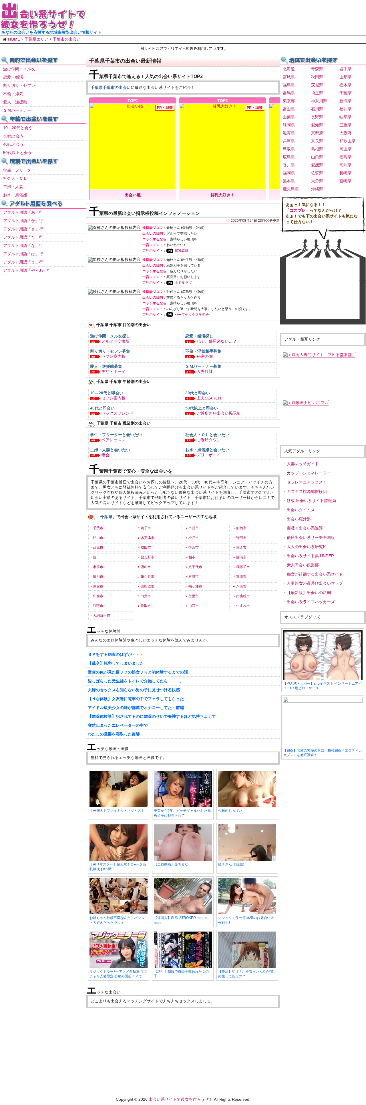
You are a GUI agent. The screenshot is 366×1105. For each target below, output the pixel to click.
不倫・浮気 (13, 93)
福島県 (289, 85)
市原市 (98, 567)
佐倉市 (193, 547)
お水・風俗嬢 (15, 195)
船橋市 (241, 528)
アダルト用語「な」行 (23, 245)
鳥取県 (289, 149)
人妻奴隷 (205, 371)
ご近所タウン (209, 439)
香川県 (289, 165)
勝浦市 (241, 557)
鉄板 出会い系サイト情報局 (311, 500)
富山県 (289, 109)
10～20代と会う (17, 127)
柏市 (191, 557)
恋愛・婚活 (13, 77)
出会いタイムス (301, 509)
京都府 (317, 133)
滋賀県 (289, 133)
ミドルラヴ (183, 283)
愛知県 (317, 125)
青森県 (317, 69)
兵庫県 (289, 141)
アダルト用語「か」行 (23, 220)
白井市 (146, 596)
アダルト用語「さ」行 (23, 229)
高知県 (345, 165)
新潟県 (345, 101)
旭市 (96, 557)
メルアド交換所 (116, 341)
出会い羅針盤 (299, 519)
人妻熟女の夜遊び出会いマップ (315, 583)
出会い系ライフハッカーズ (311, 602)
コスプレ (298, 210)
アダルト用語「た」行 (23, 237)
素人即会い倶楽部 (303, 565)
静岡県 (289, 125)
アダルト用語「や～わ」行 (27, 270)
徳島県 (345, 157)
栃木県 (345, 85)
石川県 (317, 109)
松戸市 (193, 538)
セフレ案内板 (114, 356)
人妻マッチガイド (303, 463)
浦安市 (98, 586)
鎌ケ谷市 (147, 577)
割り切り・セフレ (19, 85)
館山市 (98, 538)
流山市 (146, 567)
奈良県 (317, 141)
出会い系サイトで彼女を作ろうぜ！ (181, 1099)
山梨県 (289, 117)
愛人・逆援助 (15, 102)
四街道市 (147, 586)
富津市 (241, 577)
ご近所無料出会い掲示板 (219, 413)
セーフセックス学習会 (192, 315)
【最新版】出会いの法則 (309, 592)
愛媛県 (317, 165)
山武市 (193, 606)
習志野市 (147, 557)
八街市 (241, 586)
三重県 (345, 125)
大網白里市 (101, 616)
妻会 (106, 455)
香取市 (146, 606)
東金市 (241, 547)
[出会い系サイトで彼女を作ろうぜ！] (43, 27)
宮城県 (289, 77)
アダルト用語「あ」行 (23, 212)
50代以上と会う (17, 152)
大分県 (317, 181)
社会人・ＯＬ (15, 178)
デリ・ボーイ (114, 371)
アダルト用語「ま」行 (23, 262)
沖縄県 (317, 189)
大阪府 (345, 133)
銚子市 (146, 528)
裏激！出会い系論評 (305, 528)
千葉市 (98, 528)
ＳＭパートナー (17, 110)
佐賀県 (317, 173)
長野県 (317, 117)
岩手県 (345, 69)
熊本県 (289, 181)
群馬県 (289, 93)
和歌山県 (347, 141)
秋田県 (317, 77)
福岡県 (289, 173)
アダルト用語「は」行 (23, 253)
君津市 (193, 577)
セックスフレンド (118, 413)
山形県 (345, 77)
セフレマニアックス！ (307, 482)
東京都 (289, 101)
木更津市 (147, 538)
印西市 (98, 596)
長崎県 (345, 173)
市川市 (193, 528)
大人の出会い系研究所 (307, 546)
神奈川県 (319, 101)
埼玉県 (317, 93)
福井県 (345, 109)
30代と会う (13, 136)
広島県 (289, 157)
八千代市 (195, 567)
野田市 (241, 538)
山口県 (317, 157)
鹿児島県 (291, 189)
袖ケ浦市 (195, 586)
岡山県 (345, 149)
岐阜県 (345, 117)
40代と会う (13, 144)
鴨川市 (98, 577)
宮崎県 (345, 181)
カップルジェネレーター (309, 473)
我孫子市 (243, 567)
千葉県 (345, 93)
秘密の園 (205, 356)
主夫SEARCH (209, 398)
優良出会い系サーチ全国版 (311, 537)
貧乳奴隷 (181, 251)
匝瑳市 (98, 606)
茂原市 (98, 547)
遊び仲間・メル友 (19, 69)
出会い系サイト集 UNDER (310, 556)
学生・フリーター (19, 170)
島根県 (317, 149)
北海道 (289, 69)
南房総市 (243, 596)
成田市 (146, 547)
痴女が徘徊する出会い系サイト (315, 574)
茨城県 (317, 85)
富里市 (193, 596)
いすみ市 (243, 606)
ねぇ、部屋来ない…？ (217, 341)
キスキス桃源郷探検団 (307, 491)
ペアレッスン (114, 439)
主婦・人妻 (13, 186)
